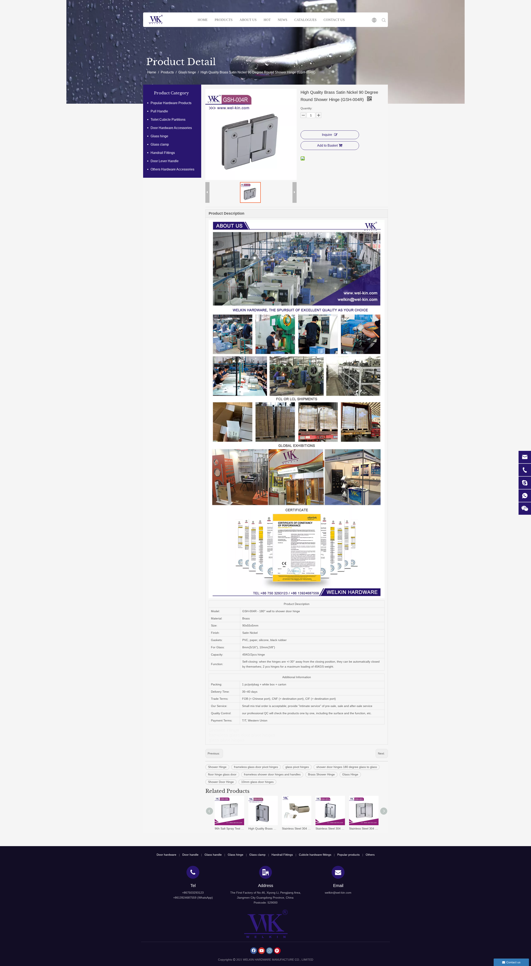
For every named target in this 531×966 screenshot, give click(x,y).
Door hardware (166, 854)
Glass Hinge (350, 774)
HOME (203, 20)
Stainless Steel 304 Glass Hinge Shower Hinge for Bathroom (296, 828)
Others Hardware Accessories (172, 169)
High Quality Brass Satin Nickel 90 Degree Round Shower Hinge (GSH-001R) (263, 828)
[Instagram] (269, 950)
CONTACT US (334, 20)
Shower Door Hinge (221, 782)
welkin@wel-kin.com (338, 892)
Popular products (348, 854)
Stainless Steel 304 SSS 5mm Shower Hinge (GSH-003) (364, 828)
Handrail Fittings (163, 153)
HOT (267, 20)
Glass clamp (160, 144)
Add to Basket (327, 145)
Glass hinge (159, 136)
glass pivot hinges (297, 767)
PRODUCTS (224, 20)
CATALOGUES (305, 20)
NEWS (282, 20)
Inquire (327, 134)
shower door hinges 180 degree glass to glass (346, 767)
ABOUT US (248, 20)
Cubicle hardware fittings (315, 854)
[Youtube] (261, 950)
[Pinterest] (277, 950)
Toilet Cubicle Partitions (168, 119)
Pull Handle (159, 111)
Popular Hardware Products (171, 103)
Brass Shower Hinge (321, 774)
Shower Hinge (217, 767)
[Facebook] (253, 950)
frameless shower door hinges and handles (272, 774)
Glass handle (213, 854)
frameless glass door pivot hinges (256, 767)
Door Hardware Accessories (171, 128)
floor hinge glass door (222, 774)
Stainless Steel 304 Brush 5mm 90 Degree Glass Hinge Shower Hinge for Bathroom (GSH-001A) (330, 828)
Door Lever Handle (165, 161)
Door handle (190, 854)
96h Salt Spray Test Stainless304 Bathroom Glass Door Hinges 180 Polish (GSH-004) (229, 828)
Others (370, 854)
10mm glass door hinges (257, 782)
